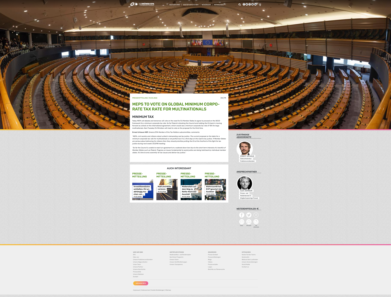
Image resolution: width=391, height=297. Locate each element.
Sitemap (168, 290)
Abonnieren (141, 283)
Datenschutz (145, 290)
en (222, 98)
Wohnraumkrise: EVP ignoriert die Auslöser (214, 189)
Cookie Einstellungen (157, 290)
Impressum (136, 290)
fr (225, 98)
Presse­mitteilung (140, 98)
